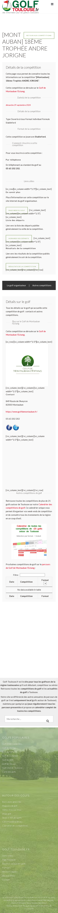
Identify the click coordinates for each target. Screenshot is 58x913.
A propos (6, 867)
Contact (6, 879)
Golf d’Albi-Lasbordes (12, 744)
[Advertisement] (29, 646)
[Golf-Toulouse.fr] (20, 6)
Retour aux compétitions (39, 35)
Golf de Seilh (8, 760)
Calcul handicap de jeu (12, 821)
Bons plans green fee (11, 802)
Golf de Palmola (9, 752)
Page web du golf (17, 210)
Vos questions (8, 875)
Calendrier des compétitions (15, 825)
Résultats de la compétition (22, 266)
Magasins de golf (9, 806)
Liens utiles (7, 855)
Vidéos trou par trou (11, 810)
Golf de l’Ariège (9, 748)
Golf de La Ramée (10, 756)
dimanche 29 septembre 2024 (18, 105)
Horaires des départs (19, 238)
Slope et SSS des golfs (12, 817)
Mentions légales (10, 871)
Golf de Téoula (8, 764)
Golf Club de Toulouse (12, 768)
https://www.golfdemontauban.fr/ (21, 411)
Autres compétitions (41, 285)
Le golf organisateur (16, 285)
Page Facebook (9, 859)
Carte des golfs (9, 772)
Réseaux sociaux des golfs (14, 863)
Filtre (16, 575)
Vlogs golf (6, 814)
